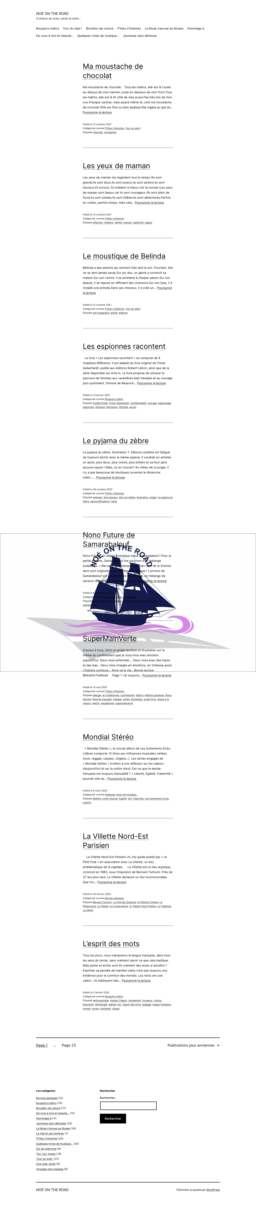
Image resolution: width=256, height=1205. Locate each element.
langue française (161, 1004)
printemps (136, 699)
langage (146, 1004)
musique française (132, 600)
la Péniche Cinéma (148, 902)
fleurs (168, 695)
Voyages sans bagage (49, 1169)
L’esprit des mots (111, 943)
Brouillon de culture (99, 28)
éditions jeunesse (154, 695)
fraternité (138, 798)
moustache (110, 132)
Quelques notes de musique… (98, 36)
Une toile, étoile (46, 1163)
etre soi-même (127, 497)
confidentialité (138, 403)
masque (117, 699)
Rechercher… (108, 1097)
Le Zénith (88, 910)
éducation (88, 1004)
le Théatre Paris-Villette (143, 906)
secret (132, 407)
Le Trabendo (164, 906)
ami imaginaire (101, 312)
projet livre (150, 699)
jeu (119, 1004)
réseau (116, 1008)
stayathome (107, 703)
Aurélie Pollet (100, 403)
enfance (108, 222)
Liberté (87, 802)
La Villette (102, 906)
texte (114, 501)
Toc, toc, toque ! (46, 1153)
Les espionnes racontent (124, 346)
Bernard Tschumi (102, 902)
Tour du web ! (72, 28)
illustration (142, 497)
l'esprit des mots (131, 1004)
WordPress (213, 1189)
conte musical (110, 798)
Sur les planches (46, 1148)
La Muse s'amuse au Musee (53, 1128)
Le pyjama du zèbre (116, 440)
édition (139, 695)
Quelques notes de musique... (121, 596)
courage (152, 403)
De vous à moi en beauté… (54, 36)
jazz (95, 600)
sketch (96, 703)
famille (118, 222)
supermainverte (124, 703)
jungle (153, 497)
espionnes (88, 407)
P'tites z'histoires (114, 128)
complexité (134, 1000)
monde (87, 1008)
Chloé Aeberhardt (119, 403)
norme (95, 1008)
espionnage (164, 403)
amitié (114, 312)
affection (98, 222)
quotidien (105, 1008)
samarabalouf (90, 604)
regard (148, 222)
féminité (123, 407)
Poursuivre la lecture (97, 112)
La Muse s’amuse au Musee (164, 28)
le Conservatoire (119, 906)
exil (130, 798)
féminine (100, 407)
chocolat (98, 132)
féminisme (112, 407)
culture (157, 1000)
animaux (97, 497)
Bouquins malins (47, 28)
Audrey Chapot (118, 1000)
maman (127, 222)
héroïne (87, 699)
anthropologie (101, 1000)
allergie (97, 695)
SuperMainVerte (110, 638)
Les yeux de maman (116, 165)
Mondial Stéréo (108, 736)
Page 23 (69, 1045)
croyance (147, 1000)
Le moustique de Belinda (124, 256)
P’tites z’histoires (129, 28)
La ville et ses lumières (50, 1133)
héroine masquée (102, 699)
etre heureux (111, 497)
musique (116, 600)
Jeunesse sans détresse (140, 36)
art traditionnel (110, 695)
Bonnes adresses (114, 898)
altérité (97, 798)
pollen (126, 699)
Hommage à (195, 28)
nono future (150, 600)
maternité (138, 222)
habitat (112, 1004)
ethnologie (101, 1004)
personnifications (100, 501)
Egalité (123, 798)
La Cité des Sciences (124, 902)
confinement (127, 695)
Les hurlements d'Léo (157, 798)
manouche (104, 600)
